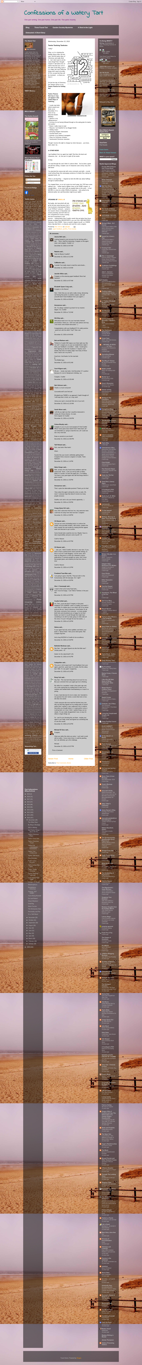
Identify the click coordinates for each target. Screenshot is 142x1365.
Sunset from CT (106, 1324)
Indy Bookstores (29, 465)
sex (38, 638)
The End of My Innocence (109, 662)
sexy (26, 640)
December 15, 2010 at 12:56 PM (64, 439)
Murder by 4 (105, 377)
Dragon (29, 361)
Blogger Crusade (31, 261)
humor (39, 449)
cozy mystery (28, 332)
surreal (32, 680)
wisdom (39, 728)
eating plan (28, 362)
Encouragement (35, 371)
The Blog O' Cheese (108, 361)
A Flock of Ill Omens (31, 204)
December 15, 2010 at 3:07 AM (63, 245)
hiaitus (38, 438)
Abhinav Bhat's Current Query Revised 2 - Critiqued (108, 844)
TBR (31, 690)
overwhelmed (28, 563)
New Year (36, 548)
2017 (28, 799)
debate (26, 344)
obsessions (38, 553)
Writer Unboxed (107, 180)
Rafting (26, 607)
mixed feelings (33, 524)
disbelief (29, 354)
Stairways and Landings (106, 1247)
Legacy (27, 488)
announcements (29, 225)
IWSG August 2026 (107, 267)
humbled (27, 449)
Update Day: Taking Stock (109, 668)
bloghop (37, 263)
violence (27, 715)
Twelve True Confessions (32, 852)
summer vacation (35, 677)
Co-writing (27, 319)
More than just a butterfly (109, 973)
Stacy (26, 661)
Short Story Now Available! (109, 210)
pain (34, 563)
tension (34, 693)
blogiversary (27, 265)
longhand (33, 496)
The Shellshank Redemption (107, 331)
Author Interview (30, 237)
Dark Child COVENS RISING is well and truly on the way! (108, 1251)
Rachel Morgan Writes (109, 1189)
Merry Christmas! (106, 1268)
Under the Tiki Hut (107, 475)
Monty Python (29, 528)
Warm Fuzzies (32, 906)
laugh (26, 487)
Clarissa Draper (107, 1210)
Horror (37, 443)
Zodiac (38, 740)
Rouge (32, 624)
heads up (36, 435)
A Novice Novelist (107, 1168)
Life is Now (105, 786)
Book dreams (35, 268)
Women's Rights (36, 730)
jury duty (27, 480)
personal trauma (31, 573)
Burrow (39, 296)
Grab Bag (31, 903)
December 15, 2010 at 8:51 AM (63, 362)
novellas (29, 553)
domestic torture (37, 356)
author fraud (28, 235)
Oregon (27, 561)
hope (32, 443)
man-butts (27, 506)
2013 (28, 810)
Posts (29, 179)
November (32, 917)
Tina (26, 704)
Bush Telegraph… (107, 1274)
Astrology (38, 230)
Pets (38, 573)
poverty (26, 584)
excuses (39, 377)
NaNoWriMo (36, 543)
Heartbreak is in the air (108, 1177)
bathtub (39, 245)
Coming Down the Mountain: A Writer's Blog (108, 320)
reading (39, 609)
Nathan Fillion (31, 545)
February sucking (29, 387)
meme (28, 515)
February (31, 941)
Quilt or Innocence (36, 604)
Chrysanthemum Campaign (33, 315)
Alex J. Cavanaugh (60, 586)
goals (32, 416)
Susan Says (105, 338)
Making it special (35, 501)
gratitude (27, 424)
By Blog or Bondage (34, 825)
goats (38, 416)
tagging (26, 682)
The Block (105, 1150)
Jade (33, 475)
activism (34, 208)
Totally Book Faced (107, 1129)
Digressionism (29, 353)
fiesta (26, 390)
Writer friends (35, 733)
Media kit (28, 513)
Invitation (37, 474)
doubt (37, 357)
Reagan (29, 610)
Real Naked (37, 610)
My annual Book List (107, 506)
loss (30, 498)
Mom (33, 526)
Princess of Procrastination (107, 1239)
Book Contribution (29, 266)
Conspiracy (38, 324)
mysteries (29, 534)
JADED (38, 475)
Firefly (40, 390)
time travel (36, 702)
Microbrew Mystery (31, 519)
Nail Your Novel (107, 186)
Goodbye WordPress (108, 491)
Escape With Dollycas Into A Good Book (109, 167)
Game (34, 404)
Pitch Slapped (106, 744)
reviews (37, 621)
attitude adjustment (31, 232)
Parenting (28, 566)
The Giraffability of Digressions (108, 874)
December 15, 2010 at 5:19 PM (63, 621)
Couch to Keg (29, 328)
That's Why (105, 443)
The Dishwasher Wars (34, 909)
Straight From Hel (107, 850)
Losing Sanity (106, 1097)
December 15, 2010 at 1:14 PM (63, 461)
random (27, 609)
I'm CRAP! (27, 456)
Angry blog (32, 222)
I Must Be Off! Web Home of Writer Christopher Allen (108, 681)
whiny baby (33, 727)
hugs (26, 448)
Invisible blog (30, 474)
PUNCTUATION (28, 599)
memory (34, 515)
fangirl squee (29, 383)
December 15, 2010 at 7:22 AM (63, 312)
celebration (29, 304)
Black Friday (28, 253)
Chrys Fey (37, 314)
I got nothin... (38, 452)
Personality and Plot (34, 911)
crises (33, 336)
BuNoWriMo (28, 296)
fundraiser (27, 403)
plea (26, 578)
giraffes (65, 229)
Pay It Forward (35, 568)
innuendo (35, 467)
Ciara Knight (106, 462)
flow (32, 393)
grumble (38, 424)
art (33, 230)
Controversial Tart (29, 327)
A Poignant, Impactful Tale (109, 470)
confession (27, 322)
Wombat (28, 730)
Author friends (36, 235)
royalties (38, 624)
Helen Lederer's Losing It (109, 1169)
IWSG (26, 475)
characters (34, 307)
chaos (26, 307)
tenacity (26, 693)
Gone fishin (33, 417)
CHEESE (39, 309)
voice (38, 717)
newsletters (27, 551)
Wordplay (33, 731)
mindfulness (27, 523)
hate (30, 435)
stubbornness (35, 670)
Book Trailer (31, 286)
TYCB (32, 707)
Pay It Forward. (31, 570)
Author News (34, 238)
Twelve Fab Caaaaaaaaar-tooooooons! (33, 847)
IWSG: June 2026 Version (109, 340)
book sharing (31, 282)
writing (28, 735)
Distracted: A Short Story (35, 33)
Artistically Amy (107, 1285)
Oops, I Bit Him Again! (108, 979)
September (32, 922)
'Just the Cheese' (107, 586)
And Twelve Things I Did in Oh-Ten (34, 831)
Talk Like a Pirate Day (32, 685)
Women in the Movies (108, 385)
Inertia (37, 465)
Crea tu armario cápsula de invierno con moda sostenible (108, 920)
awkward (37, 241)
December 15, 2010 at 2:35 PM (63, 502)
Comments (30, 182)
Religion (27, 615)
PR (32, 584)
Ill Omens (28, 457)
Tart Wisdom (38, 686)
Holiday (26, 441)
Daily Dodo (105, 1032)
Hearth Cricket (106, 697)
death (38, 343)
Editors (34, 366)
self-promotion (29, 632)
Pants (38, 563)
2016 (28, 802)
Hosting (33, 444)
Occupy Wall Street (33, 555)
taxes (26, 690)
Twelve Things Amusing (32, 870)
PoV (39, 583)
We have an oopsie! (107, 1106)
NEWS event (35, 550)
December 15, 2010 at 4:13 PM (63, 567)
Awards (27, 240)
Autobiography (106, 883)
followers (27, 395)
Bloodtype (36, 265)
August (31, 925)
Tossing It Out (106, 248)
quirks (28, 605)
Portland (29, 581)
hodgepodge (35, 439)
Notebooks (105, 1330)
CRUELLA (61, 199)
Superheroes (36, 678)
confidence (36, 322)
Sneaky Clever (35, 646)
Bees (40, 246)
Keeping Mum (29, 482)
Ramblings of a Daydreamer (107, 527)
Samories (33, 627)
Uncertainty (38, 707)
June (30, 930)
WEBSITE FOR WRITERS (109, 1184)
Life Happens (105, 477)
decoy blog (38, 344)
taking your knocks (36, 683)
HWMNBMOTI (29, 452)
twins (36, 706)
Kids (28, 483)
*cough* (27, 201)
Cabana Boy (35, 299)
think (26, 701)
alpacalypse (27, 217)
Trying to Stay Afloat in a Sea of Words (109, 617)
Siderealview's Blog (108, 447)
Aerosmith (27, 213)
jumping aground (107, 926)
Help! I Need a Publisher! (106, 804)
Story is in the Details (108, 181)
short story (33, 641)
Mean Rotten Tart (29, 511)
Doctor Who (28, 356)
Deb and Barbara (59, 340)
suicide (35, 674)
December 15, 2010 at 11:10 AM (64, 403)
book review (37, 280)
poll (40, 579)
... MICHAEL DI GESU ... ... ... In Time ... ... (109, 345)
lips (36, 493)
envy (32, 374)
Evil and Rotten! (33, 898)
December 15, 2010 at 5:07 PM (63, 595)
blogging (27, 263)
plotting (31, 578)
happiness (27, 429)
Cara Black (31, 302)
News (26, 550)
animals (39, 222)
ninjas (34, 551)
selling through (37, 633)
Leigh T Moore (36, 488)
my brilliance (38, 532)
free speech (32, 398)
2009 (28, 947)
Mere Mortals (38, 516)
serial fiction (31, 635)
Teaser (37, 690)
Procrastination (30, 589)
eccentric (37, 362)
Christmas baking (107, 928)
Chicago (38, 311)
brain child (32, 293)
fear (38, 385)
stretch (32, 669)
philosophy (29, 575)
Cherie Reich (30, 311)
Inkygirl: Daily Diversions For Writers (109, 564)
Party (37, 566)
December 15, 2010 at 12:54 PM (64, 418)
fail (32, 380)
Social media (35, 648)
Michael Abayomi (33, 518)
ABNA (26, 208)
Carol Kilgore (58, 368)
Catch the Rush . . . (108, 1322)
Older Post (88, 759)
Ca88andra (57, 262)
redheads (36, 612)
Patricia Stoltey (107, 1105)
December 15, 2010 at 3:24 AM (63, 268)
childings (27, 312)
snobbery (27, 648)
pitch (26, 576)
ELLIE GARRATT (107, 726)
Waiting (26, 719)
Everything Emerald (108, 1316)
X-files (31, 739)
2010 (28, 817)
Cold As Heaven (59, 539)
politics (35, 579)
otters (38, 561)
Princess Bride (35, 586)
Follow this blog (33, 753)
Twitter (27, 707)
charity (26, 309)
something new (36, 651)
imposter (35, 459)
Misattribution (37, 523)
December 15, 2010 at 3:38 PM (63, 515)
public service (38, 591)
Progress (38, 589)
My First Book (106, 667)
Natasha (56, 251)
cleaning (38, 317)
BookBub (27, 289)
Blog (27, 27)
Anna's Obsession (107, 383)
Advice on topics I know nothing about (33, 209)
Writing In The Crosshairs (106, 398)
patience (27, 568)
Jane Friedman (106, 201)
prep (38, 584)
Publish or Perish (107, 1218)
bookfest (33, 289)
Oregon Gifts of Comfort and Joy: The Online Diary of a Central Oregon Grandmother (109, 1115)
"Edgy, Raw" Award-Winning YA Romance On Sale (109, 1013)
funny (26, 404)
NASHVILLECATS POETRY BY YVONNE (109, 1055)
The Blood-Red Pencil (109, 420)
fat (40, 383)
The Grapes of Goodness (106, 938)
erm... (26, 376)
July (30, 928)
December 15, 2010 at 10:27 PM (64, 746)
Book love (36, 273)
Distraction (36, 354)
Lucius (39, 498)
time (33, 701)
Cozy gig (35, 330)
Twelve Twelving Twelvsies (33, 874)
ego (39, 366)
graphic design (35, 422)
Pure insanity (72, 229)
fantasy (36, 383)
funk (33, 403)
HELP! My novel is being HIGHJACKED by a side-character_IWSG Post (109, 402)
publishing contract (31, 597)
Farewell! (104, 581)
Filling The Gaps (106, 1311)
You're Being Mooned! (34, 896)
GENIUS (27, 408)
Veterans (32, 714)
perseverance (38, 571)
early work (36, 361)
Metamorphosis (32, 884)
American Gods (32, 221)
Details (34, 349)
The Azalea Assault (33, 694)
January (27, 477)
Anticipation (35, 227)
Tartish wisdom (30, 688)
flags (26, 393)
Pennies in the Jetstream (106, 1259)
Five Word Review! (107, 1092)
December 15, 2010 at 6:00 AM (63, 299)
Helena (56, 627)
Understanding (37, 709)
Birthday (37, 251)
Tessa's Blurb (106, 1074)
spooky (27, 656)
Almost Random (33, 216)
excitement (33, 377)
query (26, 604)
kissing (38, 483)
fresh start (29, 400)
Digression (32, 351)
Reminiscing (36, 615)
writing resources (33, 737)
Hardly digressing (29, 431)
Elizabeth (33, 368)
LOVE (34, 498)
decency (32, 344)
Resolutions (28, 619)
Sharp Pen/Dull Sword (109, 721)
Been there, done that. (109, 1232)
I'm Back (104, 717)
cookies (38, 327)
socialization (28, 651)
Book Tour (37, 284)
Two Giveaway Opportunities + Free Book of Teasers (109, 707)
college (26, 320)
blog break (33, 254)
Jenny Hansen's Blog (108, 810)
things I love (36, 699)
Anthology (27, 227)
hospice (26, 444)
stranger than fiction (30, 667)
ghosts (31, 409)
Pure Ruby (105, 438)
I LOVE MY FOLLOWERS (33, 454)
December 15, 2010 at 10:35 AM (64, 379)
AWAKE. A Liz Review (108, 1086)
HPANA (28, 446)
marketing (37, 508)
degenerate (38, 346)
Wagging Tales (106, 1182)
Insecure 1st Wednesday (107, 89)
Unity (34, 711)
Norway (39, 551)
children (36, 312)
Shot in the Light (36, 643)
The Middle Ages (59, 360)
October (31, 920)
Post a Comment (57, 750)
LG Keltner (28, 490)
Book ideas (31, 271)
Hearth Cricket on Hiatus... (109, 699)
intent (26, 472)
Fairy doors (37, 380)
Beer (35, 246)
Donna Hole (105, 994)
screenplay (28, 630)
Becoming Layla (107, 1303)
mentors (31, 516)
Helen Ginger (58, 467)
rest (26, 621)
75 (102, 596)
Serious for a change (30, 638)
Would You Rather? (107, 588)
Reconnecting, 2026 (107, 378)
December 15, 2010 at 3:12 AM (63, 256)
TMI (34, 704)
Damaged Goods (106, 941)
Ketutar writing (106, 389)
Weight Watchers (34, 722)
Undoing (28, 711)
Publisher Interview (29, 594)
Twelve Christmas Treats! (33, 842)
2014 (28, 807)
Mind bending (36, 521)
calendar (27, 301)
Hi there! (104, 1281)
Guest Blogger (31, 426)
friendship (28, 401)
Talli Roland (58, 445)
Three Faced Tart (41, 27)
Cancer (37, 301)
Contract (37, 325)
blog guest (28, 258)
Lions (32, 493)
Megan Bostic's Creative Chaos (107, 688)
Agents (29, 214)
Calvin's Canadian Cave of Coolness (107, 435)
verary (33, 712)
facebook (27, 380)
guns (37, 428)
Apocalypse (28, 229)
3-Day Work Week (35, 203)
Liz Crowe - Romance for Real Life (108, 1083)
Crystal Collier (36, 338)
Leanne (31, 487)
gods (26, 417)
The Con (39, 694)
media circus (38, 511)
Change (38, 306)
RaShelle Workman (60, 646)
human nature (35, 448)
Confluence (28, 324)
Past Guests (103, 145)
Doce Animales (32, 858)
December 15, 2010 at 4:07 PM (63, 541)
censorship (37, 304)
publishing (35, 596)
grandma (27, 422)
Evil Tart (26, 377)
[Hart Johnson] (26, 193)
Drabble (39, 359)
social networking (31, 650)
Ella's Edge (105, 647)
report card (34, 617)
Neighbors (28, 548)
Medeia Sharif (106, 1329)
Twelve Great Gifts (33, 838)
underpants (29, 709)
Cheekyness (105, 762)
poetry (37, 578)
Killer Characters (107, 580)
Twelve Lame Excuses (32, 861)
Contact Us (105, 1305)
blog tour (27, 260)
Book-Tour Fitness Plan (33, 287)
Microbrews (27, 521)
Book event (27, 269)
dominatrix (29, 357)
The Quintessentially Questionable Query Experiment (108, 839)
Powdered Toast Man (61, 573)
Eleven (26, 367)
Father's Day (30, 385)
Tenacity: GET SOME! (32, 892)
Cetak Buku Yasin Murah (109, 1034)
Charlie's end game (107, 771)
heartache (33, 436)
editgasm (27, 364)
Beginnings (30, 248)
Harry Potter (36, 433)
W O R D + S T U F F (108, 1279)
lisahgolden (58, 662)
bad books (27, 243)
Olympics (32, 556)
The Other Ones (33, 822)
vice (38, 714)
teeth (37, 691)
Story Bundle (36, 662)
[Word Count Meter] (106, 50)
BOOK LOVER (106, 369)
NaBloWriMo (37, 534)
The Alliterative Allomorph (106, 1197)
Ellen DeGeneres (31, 369)
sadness (36, 625)
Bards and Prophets (108, 1127)
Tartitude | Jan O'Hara (109, 703)
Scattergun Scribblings (109, 265)
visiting (32, 717)
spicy (38, 654)
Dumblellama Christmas (32, 888)
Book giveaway (37, 269)
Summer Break (106, 333)
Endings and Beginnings (32, 372)
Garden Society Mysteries (63, 27)
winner (33, 728)
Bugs (38, 294)
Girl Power (27, 411)
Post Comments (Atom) (64, 763)
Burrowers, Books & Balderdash (108, 1296)
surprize (26, 680)
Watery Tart (38, 719)
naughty (36, 547)
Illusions (36, 457)
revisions (27, 622)
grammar (36, 421)
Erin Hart (37, 374)
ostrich (33, 561)
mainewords (106, 504)
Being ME (34, 250)
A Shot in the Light (85, 27)
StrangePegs (106, 538)
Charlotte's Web (107, 971)
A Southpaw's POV (108, 489)
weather (34, 720)
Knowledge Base (36, 485)
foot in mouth (31, 396)
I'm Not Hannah (107, 510)
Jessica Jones (34, 477)
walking (32, 719)
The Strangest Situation (106, 985)
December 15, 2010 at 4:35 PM (63, 580)
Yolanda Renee (30, 740)
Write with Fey (106, 428)
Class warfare (30, 317)
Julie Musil (105, 1026)
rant (33, 609)
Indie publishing (34, 464)
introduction (32, 472)
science (37, 629)
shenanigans (33, 640)
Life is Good (106, 1224)
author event (35, 233)
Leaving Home (106, 512)
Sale (26, 627)
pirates (38, 574)
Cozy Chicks (106, 573)
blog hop (36, 258)
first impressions (35, 392)
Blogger (79, 1358)
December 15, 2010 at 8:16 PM (63, 724)
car (25, 302)
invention (39, 472)
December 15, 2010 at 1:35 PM (63, 480)
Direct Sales (38, 353)
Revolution (33, 622)
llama (26, 496)
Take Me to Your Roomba (109, 957)
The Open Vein (106, 1134)
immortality (27, 459)
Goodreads (35, 419)
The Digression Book (32, 696)
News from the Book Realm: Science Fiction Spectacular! (108, 729)
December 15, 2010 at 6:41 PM (63, 656)
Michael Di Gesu (59, 730)
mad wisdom (31, 500)
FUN (37, 401)
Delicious (28, 347)
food (40, 395)
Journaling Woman (108, 354)
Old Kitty (57, 318)
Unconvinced (105, 763)
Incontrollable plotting (30, 462)
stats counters (35, 661)
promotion (29, 591)
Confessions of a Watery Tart (63, 13)
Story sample (29, 664)
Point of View (28, 579)
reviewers (31, 621)
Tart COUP (30, 686)
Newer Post (53, 759)
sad (30, 625)
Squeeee (27, 659)
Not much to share (107, 1145)
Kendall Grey (38, 482)
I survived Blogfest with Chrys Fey (108, 95)
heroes (39, 436)
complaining (35, 320)
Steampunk (27, 662)
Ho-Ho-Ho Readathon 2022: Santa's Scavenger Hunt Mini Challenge (109, 531)
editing (34, 364)
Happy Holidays (36, 429)
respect (37, 619)
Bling (35, 253)
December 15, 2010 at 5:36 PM (63, 640)
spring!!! (37, 658)
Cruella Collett (59, 601)
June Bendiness (106, 1298)
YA (35, 739)
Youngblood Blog (107, 409)
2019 (28, 794)
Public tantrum (33, 592)
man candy (37, 504)
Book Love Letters (30, 274)
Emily (38, 369)
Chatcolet (32, 309)
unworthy (39, 711)
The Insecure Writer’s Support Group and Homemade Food (108, 241)
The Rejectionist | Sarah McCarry (107, 888)
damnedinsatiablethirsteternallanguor (109, 819)
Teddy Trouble (29, 691)
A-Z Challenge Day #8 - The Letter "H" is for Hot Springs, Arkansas (108, 1121)
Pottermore (33, 583)
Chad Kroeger (29, 306)
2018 (28, 796)
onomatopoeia (28, 558)
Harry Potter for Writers (109, 626)
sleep (35, 645)
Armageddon (28, 230)
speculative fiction (30, 654)
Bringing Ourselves (29, 294)
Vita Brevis (105, 1002)
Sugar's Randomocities (109, 1144)
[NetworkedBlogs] (33, 750)
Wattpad (28, 720)
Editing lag (27, 366)
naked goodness (30, 537)
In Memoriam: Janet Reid (109, 485)
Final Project (105, 1317)
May (30, 933)
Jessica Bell (58, 237)
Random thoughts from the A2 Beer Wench (109, 907)
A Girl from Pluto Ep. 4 (108, 430)
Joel (33, 479)
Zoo (103, 1234)
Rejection (27, 613)
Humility (33, 449)
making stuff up (30, 503)
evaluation (32, 376)
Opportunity (28, 560)
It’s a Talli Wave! (33, 914)
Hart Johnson (58, 385)
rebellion (27, 612)
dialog (39, 349)
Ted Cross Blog (107, 601)
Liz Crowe (37, 495)
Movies (36, 529)
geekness (37, 406)
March (31, 938)
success (27, 672)
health (26, 436)
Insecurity (37, 470)
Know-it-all (27, 485)
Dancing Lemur (34, 341)
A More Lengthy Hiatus (108, 655)
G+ (30, 404)
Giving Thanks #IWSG (108, 1028)
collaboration (36, 319)
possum (26, 583)
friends (37, 400)
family (30, 382)
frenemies (39, 398)
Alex (40, 214)
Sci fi (31, 629)
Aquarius (37, 229)
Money (38, 526)
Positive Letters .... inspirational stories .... (109, 292)
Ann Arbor (33, 224)
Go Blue (35, 414)
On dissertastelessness (108, 876)
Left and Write (106, 1090)
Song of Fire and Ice (32, 653)
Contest (29, 325)
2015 (28, 804)
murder (26, 532)
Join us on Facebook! (108, 575)
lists (31, 495)
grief (33, 424)
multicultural (36, 531)
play (39, 576)
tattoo (38, 688)
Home (70, 759)
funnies (38, 403)
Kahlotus (35, 480)
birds (31, 251)
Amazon (29, 219)
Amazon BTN (37, 219)
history (26, 439)
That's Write (105, 1010)
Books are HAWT (32, 291)
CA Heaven (57, 521)
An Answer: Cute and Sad (109, 1219)
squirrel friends (36, 659)
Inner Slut (27, 467)
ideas (38, 456)
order (37, 560)
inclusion (37, 460)
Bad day (35, 243)
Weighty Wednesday (30, 723)
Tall (40, 685)
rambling (35, 607)
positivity (37, 581)
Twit (40, 706)
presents (27, 586)
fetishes (37, 388)
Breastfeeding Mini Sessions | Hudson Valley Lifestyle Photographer (109, 1289)
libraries (34, 491)
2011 (28, 815)
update (28, 712)
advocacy (36, 211)
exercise (28, 379)
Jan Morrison (106, 311)
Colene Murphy (59, 424)
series (37, 637)
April (30, 936)
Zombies (27, 742)
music (31, 532)
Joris (38, 479)
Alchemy (35, 214)
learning (38, 487)
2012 (28, 812)
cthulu (26, 339)
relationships (36, 613)
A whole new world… (108, 739)
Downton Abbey (29, 359)
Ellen (40, 367)
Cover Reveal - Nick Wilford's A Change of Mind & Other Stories (108, 1137)
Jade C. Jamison (107, 272)
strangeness (36, 666)
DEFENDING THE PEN (109, 215)
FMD (37, 393)
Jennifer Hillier (59, 273)
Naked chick (32, 536)
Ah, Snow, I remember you (109, 1261)
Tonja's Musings (107, 784)
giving (34, 411)
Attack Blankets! (33, 901)
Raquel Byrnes (106, 609)
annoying (37, 225)
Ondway (38, 556)
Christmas (28, 314)
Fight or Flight (33, 390)
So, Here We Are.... (107, 1021)
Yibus (40, 739)
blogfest (35, 260)
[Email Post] (74, 227)
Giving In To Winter (34, 882)
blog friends (35, 256)
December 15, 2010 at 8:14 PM (63, 671)
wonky (26, 731)
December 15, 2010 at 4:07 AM (63, 280)
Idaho (33, 456)
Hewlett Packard (30, 438)
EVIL (38, 376)
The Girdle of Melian (108, 209)
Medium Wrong (37, 513)
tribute (39, 704)
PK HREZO (105, 945)
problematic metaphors (30, 587)
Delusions (36, 348)
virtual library (34, 715)
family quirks (38, 382)
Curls (31, 339)
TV (31, 706)
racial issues (36, 605)
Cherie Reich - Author (109, 654)
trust (28, 706)
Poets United (105, 649)
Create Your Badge (29, 195)
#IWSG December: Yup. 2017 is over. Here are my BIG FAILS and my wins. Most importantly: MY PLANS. (109, 796)
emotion (27, 371)
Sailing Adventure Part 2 (108, 464)
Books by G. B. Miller (108, 496)
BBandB (29, 246)
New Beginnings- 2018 (108, 779)
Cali (32, 301)
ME (39, 510)
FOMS (33, 395)
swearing (38, 680)
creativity (27, 336)
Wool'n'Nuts (105, 1272)
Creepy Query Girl (60, 508)
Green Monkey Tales (108, 660)
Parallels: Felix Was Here (32, 564)
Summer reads (29, 675)
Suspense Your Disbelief (107, 898)
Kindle (32, 483)
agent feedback (57, 229)
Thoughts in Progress (109, 546)
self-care (37, 630)
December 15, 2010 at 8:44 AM (63, 334)
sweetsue (105, 1266)
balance (32, 245)
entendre (27, 374)
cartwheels (38, 302)
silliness (29, 645)
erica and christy (107, 790)
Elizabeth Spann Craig (61, 286)
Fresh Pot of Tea (107, 933)
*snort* (34, 201)
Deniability (28, 349)
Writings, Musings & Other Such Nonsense (109, 517)
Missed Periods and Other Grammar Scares (109, 1159)
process (39, 587)
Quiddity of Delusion (108, 961)
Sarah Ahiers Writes (108, 855)
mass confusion (32, 510)
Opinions (37, 558)
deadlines (31, 343)
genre (33, 408)
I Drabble (105, 280)
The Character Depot (108, 469)
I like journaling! (106, 356)
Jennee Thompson (108, 1340)
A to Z (35, 206)
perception (28, 571)
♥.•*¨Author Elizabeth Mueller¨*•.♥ (108, 302)
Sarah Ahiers (58, 409)
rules (26, 625)
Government (28, 421)
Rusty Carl (57, 677)
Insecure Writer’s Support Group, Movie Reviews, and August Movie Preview (109, 259)
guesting (27, 428)
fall (25, 382)
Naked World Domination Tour (33, 541)
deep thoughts (30, 346)
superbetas (28, 678)
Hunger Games (33, 451)
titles (30, 704)
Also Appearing (37, 217)
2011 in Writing (32, 827)
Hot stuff (39, 444)
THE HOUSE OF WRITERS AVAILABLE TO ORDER (109, 965)
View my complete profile (32, 87)
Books (39, 289)
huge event (36, 446)
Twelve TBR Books (34, 855)
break (38, 293)
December (32, 820)
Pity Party (32, 576)
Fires (28, 392)
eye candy (36, 379)
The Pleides (35, 698)
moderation (27, 526)
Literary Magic (106, 916)
